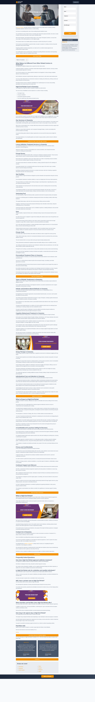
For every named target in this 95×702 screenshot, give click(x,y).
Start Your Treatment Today (37, 276)
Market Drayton (22, 670)
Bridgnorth (40, 669)
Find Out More (37, 554)
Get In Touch (70, 39)
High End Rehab (20, 27)
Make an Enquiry (47, 676)
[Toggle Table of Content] (26, 60)
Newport (40, 667)
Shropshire (21, 668)
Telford (39, 666)
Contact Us (37, 659)
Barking (17, 632)
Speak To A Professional (37, 396)
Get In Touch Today (37, 56)
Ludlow (39, 671)
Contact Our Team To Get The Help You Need (37, 141)
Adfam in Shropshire (29, 543)
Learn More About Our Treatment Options (37, 635)
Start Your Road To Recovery (37, 492)
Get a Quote (37, 17)
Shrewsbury (21, 666)
